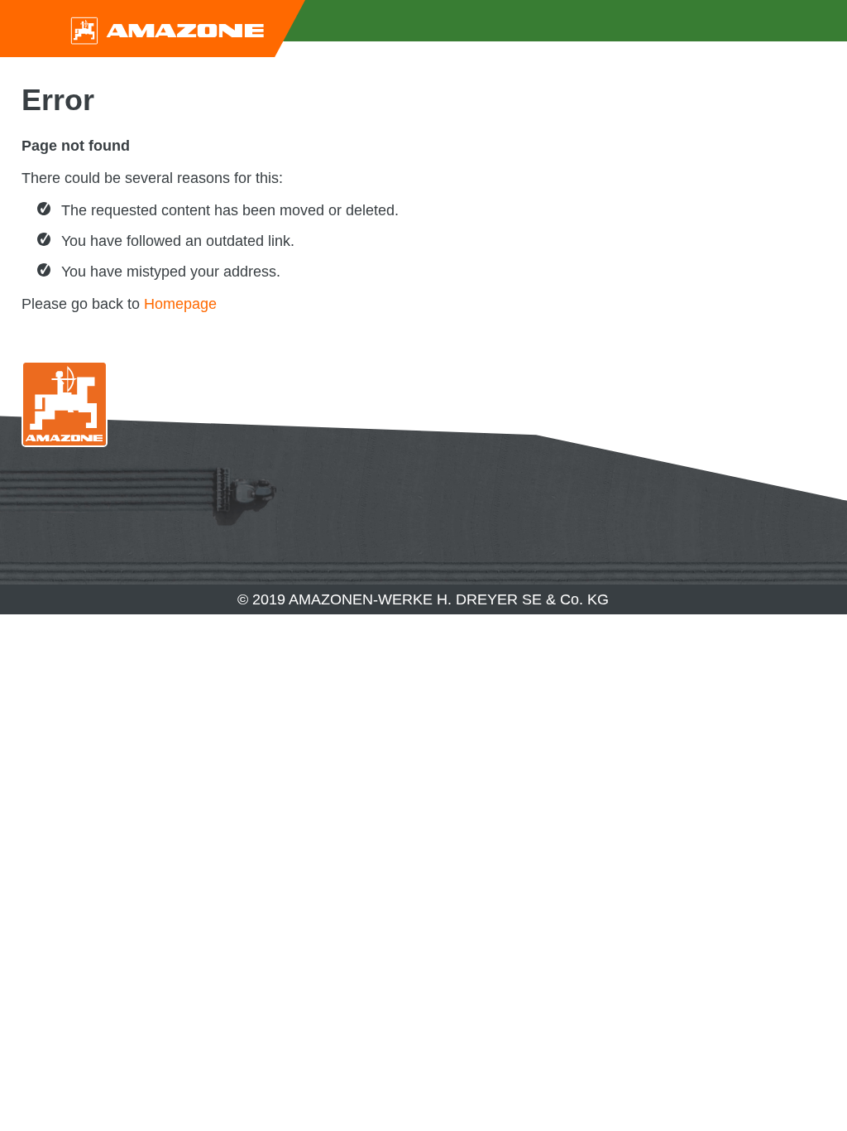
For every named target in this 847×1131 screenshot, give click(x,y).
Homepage (180, 304)
